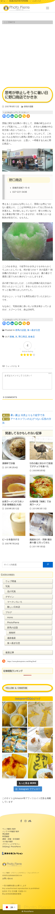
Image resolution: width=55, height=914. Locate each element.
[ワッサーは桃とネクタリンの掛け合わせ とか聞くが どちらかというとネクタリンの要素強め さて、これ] (14, 765)
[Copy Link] (24, 116)
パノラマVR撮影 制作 (10, 831)
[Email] (20, 116)
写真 (7, 586)
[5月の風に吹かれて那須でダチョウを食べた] (41, 448)
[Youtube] (30, 821)
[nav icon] (47, 8)
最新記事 (9, 652)
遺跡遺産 (11, 638)
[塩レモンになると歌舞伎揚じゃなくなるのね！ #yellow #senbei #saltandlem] (14, 740)
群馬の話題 (28, 107)
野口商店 (23, 336)
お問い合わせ (7, 878)
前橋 (12, 336)
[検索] (48, 565)
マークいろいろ (14, 601)
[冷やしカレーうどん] (40, 765)
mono (10, 617)
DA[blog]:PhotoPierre (18, 1)
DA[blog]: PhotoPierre (11, 846)
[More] (28, 116)
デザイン (9, 596)
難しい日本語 (13, 607)
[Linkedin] (12, 116)
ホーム (3, 1)
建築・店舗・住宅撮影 (11, 839)
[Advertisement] (27, 55)
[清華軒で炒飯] (13, 448)
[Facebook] (4, 116)
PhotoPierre (13, 622)
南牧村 (12, 632)
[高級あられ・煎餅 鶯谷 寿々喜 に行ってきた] (41, 524)
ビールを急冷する (10, 539)
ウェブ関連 (10, 581)
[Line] (16, 116)
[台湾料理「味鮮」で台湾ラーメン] (41, 486)
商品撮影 (5, 834)
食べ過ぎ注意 (33, 330)
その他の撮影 (7, 841)
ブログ (8, 612)
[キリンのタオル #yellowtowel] (40, 714)
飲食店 (31, 336)
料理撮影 (5, 836)
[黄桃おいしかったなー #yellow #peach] (14, 714)
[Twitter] (8, 116)
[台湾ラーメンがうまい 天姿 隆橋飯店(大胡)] (13, 486)
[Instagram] (25, 821)
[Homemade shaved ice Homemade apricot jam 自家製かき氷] (40, 740)
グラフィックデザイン (11, 844)
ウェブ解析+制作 (9, 829)
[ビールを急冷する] (13, 524)
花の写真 (11, 591)
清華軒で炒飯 (8, 463)
